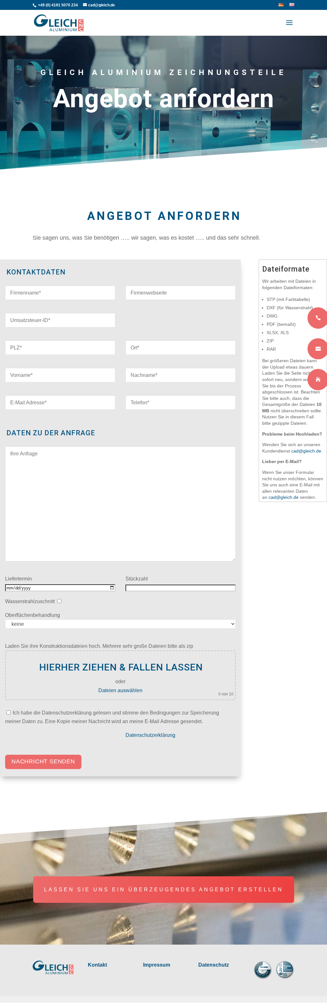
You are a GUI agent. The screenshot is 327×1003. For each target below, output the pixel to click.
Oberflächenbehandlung (32, 615)
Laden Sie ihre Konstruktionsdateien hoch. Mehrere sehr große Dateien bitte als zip (99, 646)
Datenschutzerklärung (150, 735)
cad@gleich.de (284, 497)
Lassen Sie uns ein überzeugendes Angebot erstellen (163, 889)
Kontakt (97, 965)
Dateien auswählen (120, 690)
